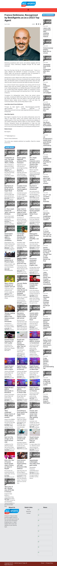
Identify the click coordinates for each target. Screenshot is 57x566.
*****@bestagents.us (10, 136)
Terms (42, 563)
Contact (28, 513)
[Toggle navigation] (28, 10)
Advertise (28, 511)
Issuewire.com (29, 70)
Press (28, 509)
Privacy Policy (49, 563)
